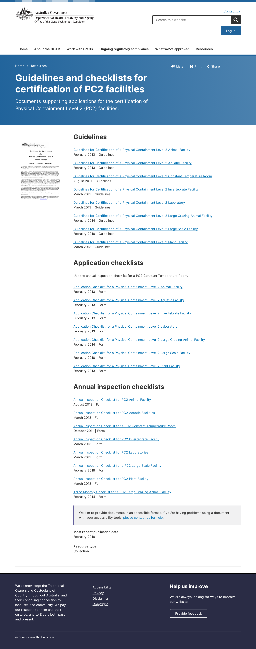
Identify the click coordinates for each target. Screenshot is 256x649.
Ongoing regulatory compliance (124, 49)
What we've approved (172, 49)
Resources (204, 49)
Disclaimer (100, 598)
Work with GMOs (79, 49)
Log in (230, 31)
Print (198, 66)
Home (23, 49)
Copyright (100, 604)
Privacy (98, 593)
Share (215, 66)
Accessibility (102, 587)
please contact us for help (143, 517)
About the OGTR (47, 49)
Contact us (231, 11)
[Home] (55, 15)
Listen (180, 66)
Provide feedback (188, 613)
